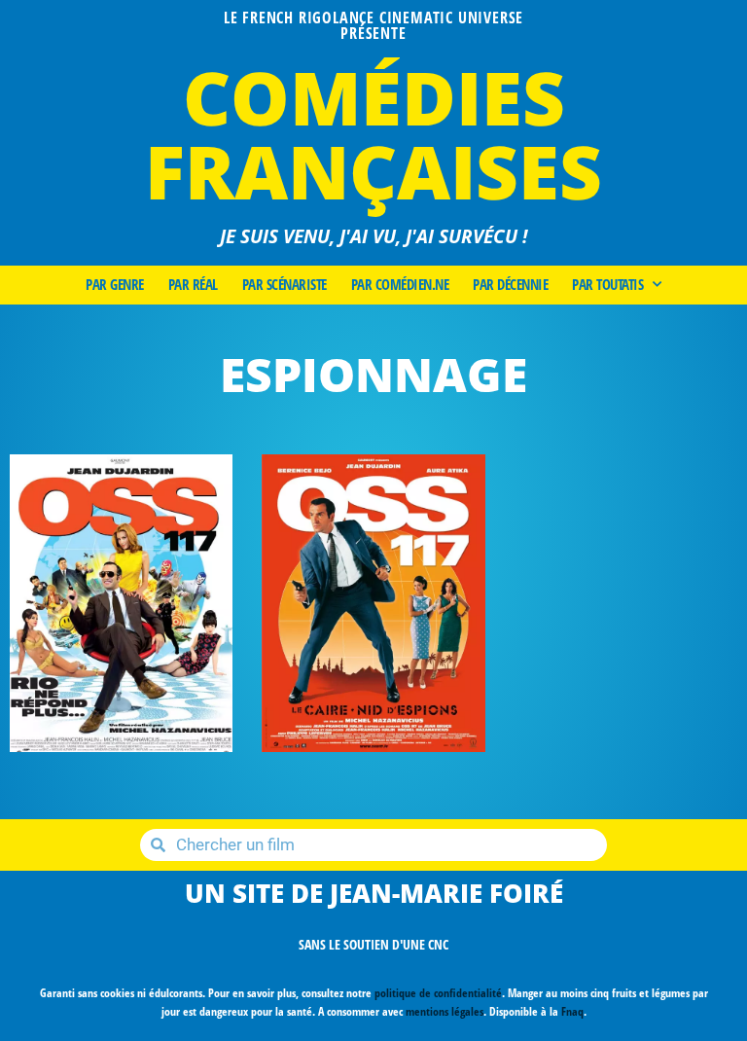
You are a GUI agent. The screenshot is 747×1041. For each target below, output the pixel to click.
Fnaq (572, 1011)
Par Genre (115, 285)
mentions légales (444, 1011)
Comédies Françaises (373, 134)
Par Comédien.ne (400, 285)
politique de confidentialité (438, 993)
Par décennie (510, 285)
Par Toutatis (607, 285)
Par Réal (193, 285)
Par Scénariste (284, 285)
